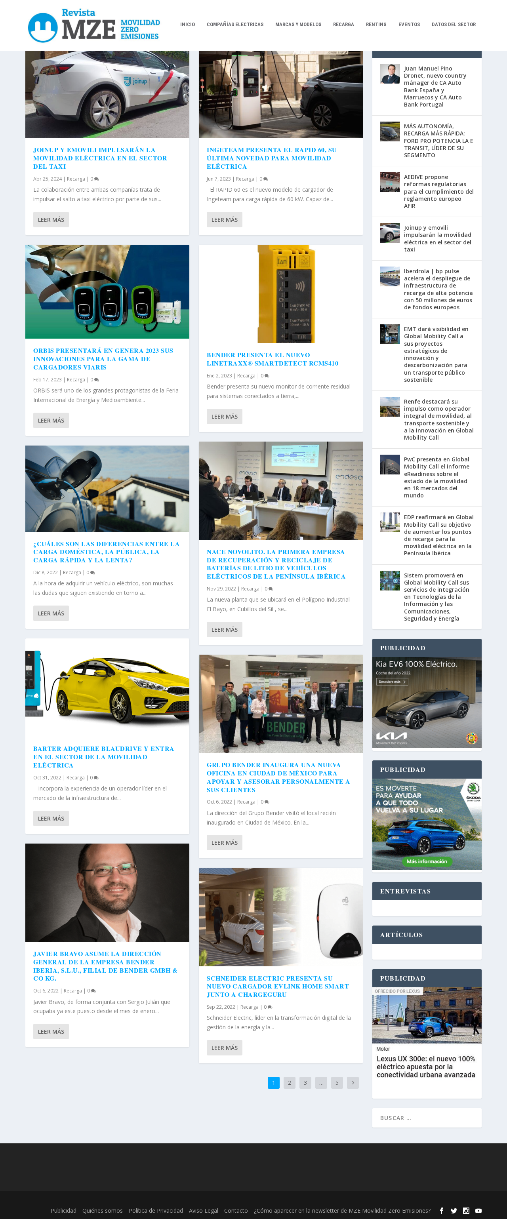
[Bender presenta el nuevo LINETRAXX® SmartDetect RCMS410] (281, 294)
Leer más (51, 219)
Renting (376, 24)
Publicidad (63, 1210)
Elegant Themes (80, 1200)
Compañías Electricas (235, 24)
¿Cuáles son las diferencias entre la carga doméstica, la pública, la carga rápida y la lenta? (106, 552)
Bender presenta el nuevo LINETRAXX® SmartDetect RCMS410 (272, 359)
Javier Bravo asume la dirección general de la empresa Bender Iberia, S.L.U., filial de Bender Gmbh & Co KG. (105, 966)
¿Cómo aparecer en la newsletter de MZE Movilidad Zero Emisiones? (342, 1210)
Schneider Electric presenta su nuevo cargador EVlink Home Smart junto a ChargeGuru (278, 986)
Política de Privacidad (156, 1210)
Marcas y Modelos (298, 24)
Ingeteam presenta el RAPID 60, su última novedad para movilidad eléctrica (272, 158)
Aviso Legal (203, 1210)
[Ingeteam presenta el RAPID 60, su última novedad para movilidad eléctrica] (281, 89)
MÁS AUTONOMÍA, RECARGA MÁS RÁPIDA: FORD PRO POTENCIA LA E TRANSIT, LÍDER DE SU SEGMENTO (438, 140)
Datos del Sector (454, 24)
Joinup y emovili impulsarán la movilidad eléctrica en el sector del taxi (100, 158)
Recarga (343, 24)
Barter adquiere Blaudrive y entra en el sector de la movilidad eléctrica (104, 756)
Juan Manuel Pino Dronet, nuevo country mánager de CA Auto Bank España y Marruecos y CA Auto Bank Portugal (435, 86)
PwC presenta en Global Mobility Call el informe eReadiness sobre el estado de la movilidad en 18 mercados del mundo (436, 477)
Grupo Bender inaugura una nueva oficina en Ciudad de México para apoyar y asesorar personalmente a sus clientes (279, 777)
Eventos (409, 24)
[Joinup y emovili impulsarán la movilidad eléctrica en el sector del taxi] (107, 89)
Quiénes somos (102, 1210)
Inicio (187, 24)
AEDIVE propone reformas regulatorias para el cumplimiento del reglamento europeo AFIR (439, 191)
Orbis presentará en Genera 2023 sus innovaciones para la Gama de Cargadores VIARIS (103, 358)
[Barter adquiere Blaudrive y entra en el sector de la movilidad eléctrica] (107, 687)
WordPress (154, 1200)
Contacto (236, 1210)
